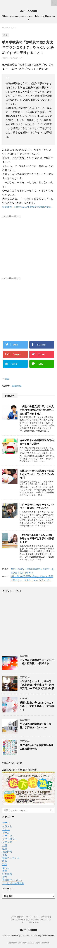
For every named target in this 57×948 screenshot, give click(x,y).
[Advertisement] (28, 246)
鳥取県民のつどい (12, 880)
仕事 (4, 845)
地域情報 (7, 851)
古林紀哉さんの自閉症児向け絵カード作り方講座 (37, 442)
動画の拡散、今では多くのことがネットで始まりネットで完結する (37, 706)
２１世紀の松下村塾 (13, 883)
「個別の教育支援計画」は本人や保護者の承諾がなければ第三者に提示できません (37, 410)
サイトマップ (31, 917)
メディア (7, 842)
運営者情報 (33, 922)
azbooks (16, 386)
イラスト (7, 826)
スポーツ (7, 836)
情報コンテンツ (10, 858)
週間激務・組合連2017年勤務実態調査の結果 (27, 207)
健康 (4, 848)
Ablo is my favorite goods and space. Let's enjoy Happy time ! (28, 936)
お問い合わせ (17, 917)
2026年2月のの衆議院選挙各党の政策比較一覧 (36, 747)
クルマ (6, 829)
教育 (7, 379)
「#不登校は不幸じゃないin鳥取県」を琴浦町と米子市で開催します (37, 538)
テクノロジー (9, 839)
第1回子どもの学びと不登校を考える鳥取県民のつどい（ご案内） (31, 919)
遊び (4, 877)
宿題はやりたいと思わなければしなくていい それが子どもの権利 (37, 474)
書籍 (4, 870)
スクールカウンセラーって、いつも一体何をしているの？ (37, 506)
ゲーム (6, 832)
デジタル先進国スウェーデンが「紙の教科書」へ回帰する (37, 662)
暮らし (6, 867)
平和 (4, 855)
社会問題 (7, 874)
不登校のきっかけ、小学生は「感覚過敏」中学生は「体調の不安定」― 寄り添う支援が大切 (37, 685)
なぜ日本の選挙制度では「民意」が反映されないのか (35, 726)
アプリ (6, 823)
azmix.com (28, 10)
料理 (4, 864)
